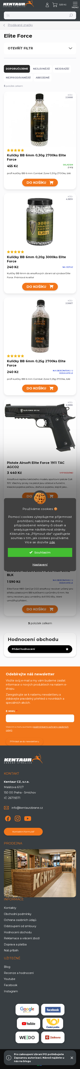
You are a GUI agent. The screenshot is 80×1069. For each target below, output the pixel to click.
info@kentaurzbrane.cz (27, 808)
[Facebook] (7, 818)
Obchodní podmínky (17, 914)
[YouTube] (27, 818)
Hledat (71, 15)
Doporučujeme (17, 68)
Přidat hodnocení (23, 649)
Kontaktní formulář (23, 831)
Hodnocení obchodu (18, 932)
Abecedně (43, 77)
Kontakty (10, 908)
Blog (7, 967)
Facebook (10, 985)
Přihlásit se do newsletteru (24, 741)
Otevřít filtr (20, 48)
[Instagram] (17, 818)
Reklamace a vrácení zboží (22, 938)
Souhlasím (42, 552)
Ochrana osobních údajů (20, 920)
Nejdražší (62, 68)
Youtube (9, 979)
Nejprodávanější (18, 77)
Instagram (11, 991)
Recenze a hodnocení (19, 973)
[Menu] (75, 5)
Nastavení (40, 564)
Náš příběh (11, 950)
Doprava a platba (15, 944)
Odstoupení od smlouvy (20, 926)
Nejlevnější (41, 68)
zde (52, 542)
